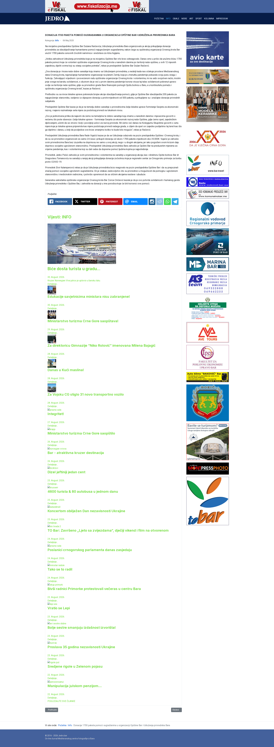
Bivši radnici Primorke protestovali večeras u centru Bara (94, 589)
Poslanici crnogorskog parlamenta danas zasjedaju (90, 550)
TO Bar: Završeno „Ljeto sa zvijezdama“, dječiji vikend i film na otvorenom (108, 530)
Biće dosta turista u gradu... (74, 268)
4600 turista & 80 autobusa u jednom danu (83, 491)
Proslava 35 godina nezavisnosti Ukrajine (81, 647)
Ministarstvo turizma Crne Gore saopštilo (81, 433)
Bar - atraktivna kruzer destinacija (76, 453)
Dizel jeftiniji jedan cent (66, 472)
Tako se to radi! (60, 569)
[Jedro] (57, 18)
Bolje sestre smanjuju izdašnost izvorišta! (82, 627)
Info (57, 40)
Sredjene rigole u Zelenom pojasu (75, 666)
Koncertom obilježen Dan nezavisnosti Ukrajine (86, 511)
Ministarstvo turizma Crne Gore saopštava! (83, 321)
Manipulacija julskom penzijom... (75, 686)
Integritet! (56, 414)
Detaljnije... (53, 284)
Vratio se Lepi (59, 608)
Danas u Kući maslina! (66, 370)
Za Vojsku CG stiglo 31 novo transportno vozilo (86, 394)
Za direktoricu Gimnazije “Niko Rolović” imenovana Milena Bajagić (102, 345)
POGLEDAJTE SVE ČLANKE (61, 701)
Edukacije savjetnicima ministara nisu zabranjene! (89, 296)
